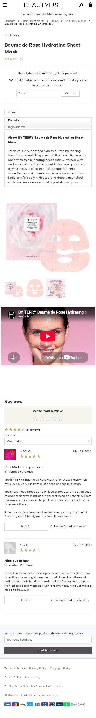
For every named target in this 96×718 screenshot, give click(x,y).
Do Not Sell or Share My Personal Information (33, 686)
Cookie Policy (12, 677)
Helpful (26, 526)
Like (13, 112)
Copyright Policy (60, 668)
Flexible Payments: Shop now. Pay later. (48, 14)
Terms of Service (15, 668)
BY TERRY (11, 35)
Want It (70, 93)
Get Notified (48, 650)
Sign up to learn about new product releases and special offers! (44, 633)
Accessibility (32, 677)
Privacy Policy (37, 668)
